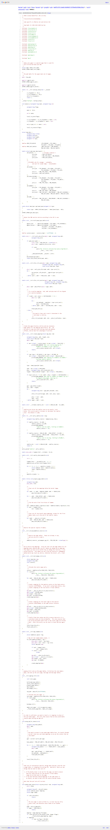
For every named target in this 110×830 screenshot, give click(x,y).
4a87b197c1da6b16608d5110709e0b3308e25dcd (69, 7)
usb (51, 7)
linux (32, 7)
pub (25, 7)
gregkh (46, 7)
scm (29, 7)
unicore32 (21, 9)
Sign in (107, 2)
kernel (20, 7)
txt (104, 827)
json (107, 827)
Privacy (13, 827)
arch (88, 7)
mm (27, 9)
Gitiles (9, 827)
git (42, 7)
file (49, 13)
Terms (17, 827)
